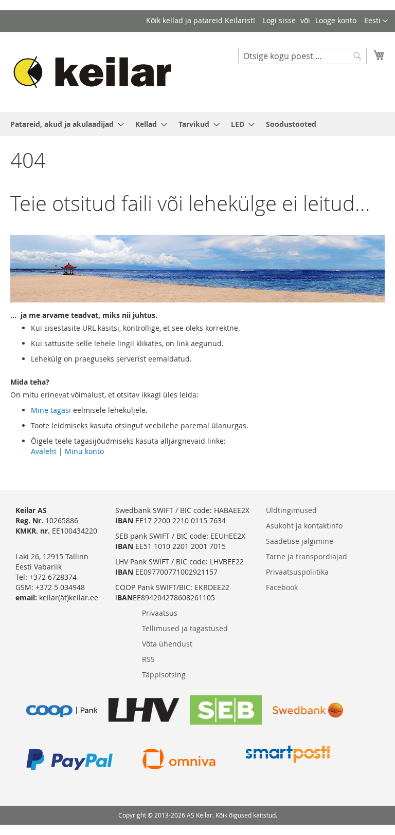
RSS (148, 659)
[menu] (197, 124)
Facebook (282, 587)
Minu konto (84, 451)
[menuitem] (64, 124)
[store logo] (97, 71)
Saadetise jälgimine (299, 541)
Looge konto (335, 20)
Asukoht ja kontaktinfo (304, 525)
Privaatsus (159, 613)
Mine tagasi (51, 410)
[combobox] (302, 56)
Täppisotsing (164, 674)
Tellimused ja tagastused (185, 628)
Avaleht (44, 451)
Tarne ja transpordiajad (306, 556)
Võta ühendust (167, 644)
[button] (376, 21)
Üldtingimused (291, 510)
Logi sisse (279, 20)
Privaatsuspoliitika (297, 572)
